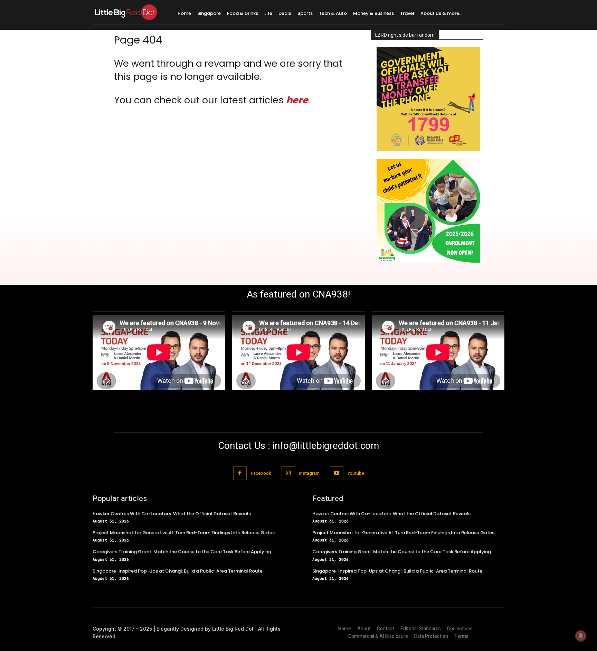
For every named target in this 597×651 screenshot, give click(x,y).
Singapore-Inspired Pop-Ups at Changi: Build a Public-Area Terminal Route (178, 571)
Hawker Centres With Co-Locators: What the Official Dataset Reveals (172, 513)
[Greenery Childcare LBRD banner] (428, 261)
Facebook (261, 473)
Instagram (309, 473)
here (297, 100)
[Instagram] (288, 473)
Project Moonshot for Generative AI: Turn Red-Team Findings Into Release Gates (184, 532)
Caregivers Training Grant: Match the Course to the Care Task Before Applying (182, 551)
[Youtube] (336, 473)
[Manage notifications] (580, 635)
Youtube (356, 473)
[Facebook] (240, 473)
